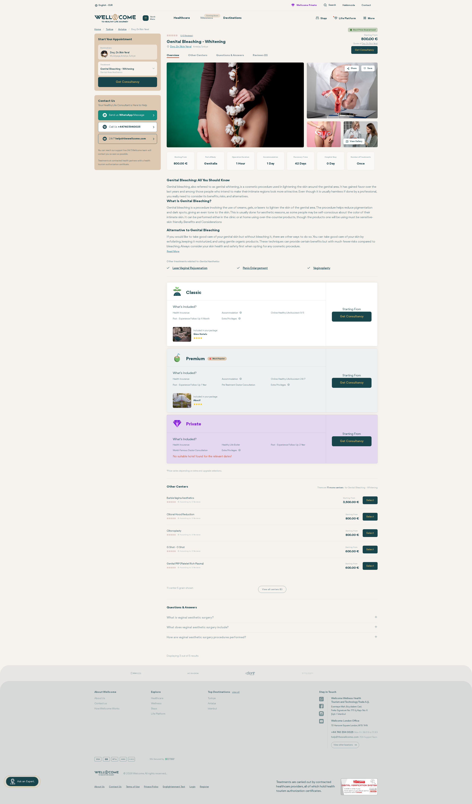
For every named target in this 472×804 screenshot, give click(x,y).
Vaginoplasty (321, 268)
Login (192, 787)
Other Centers (197, 55)
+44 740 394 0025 (342, 732)
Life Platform (158, 714)
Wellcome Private (306, 5)
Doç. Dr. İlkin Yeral (181, 46)
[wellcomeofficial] (321, 706)
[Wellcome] (115, 18)
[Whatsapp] (321, 698)
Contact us (100, 703)
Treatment (105, 65)
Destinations (232, 18)
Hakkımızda (349, 5)
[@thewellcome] (321, 721)
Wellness (208, 17)
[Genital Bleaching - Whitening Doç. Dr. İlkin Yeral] (235, 104)
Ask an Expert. (26, 781)
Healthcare (182, 18)
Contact (366, 5)
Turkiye (212, 698)
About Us (99, 698)
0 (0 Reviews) (187, 35)
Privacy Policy (151, 787)
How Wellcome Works (106, 708)
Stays (154, 708)
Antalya (212, 703)
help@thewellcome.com (345, 737)
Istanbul (212, 708)
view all (236, 692)
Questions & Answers (230, 55)
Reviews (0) (260, 55)
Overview (173, 55)
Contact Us (115, 787)
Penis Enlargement (255, 268)
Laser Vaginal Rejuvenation (190, 268)
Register (204, 787)
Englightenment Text (174, 787)
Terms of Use (133, 787)
